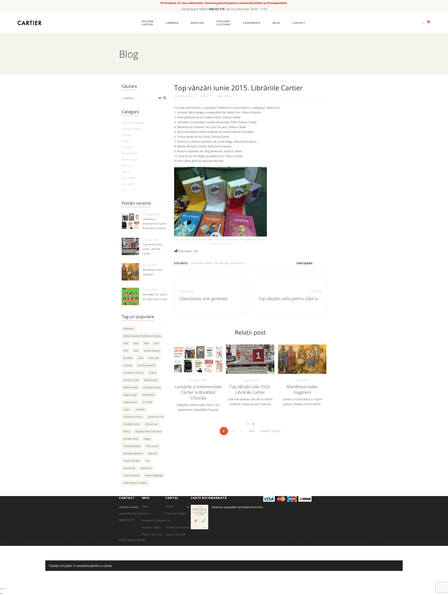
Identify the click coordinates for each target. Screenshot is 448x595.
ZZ (123, 190)
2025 (125, 350)
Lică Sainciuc (151, 424)
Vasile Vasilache (131, 475)
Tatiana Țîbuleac (131, 460)
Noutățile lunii (130, 153)
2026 (136, 350)
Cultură (152, 372)
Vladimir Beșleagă (154, 475)
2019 (136, 343)
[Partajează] (3, 588)
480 (251, 431)
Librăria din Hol (156, 416)
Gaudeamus (148, 394)
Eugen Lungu (130, 394)
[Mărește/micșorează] (0, 588)
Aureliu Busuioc (152, 350)
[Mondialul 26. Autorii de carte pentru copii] (130, 296)
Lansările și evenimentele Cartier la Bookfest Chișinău (198, 392)
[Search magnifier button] (164, 97)
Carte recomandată (133, 122)
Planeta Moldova (132, 446)
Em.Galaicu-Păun (152, 387)
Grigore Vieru (130, 402)
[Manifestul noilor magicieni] (302, 359)
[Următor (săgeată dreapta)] (1, 593)
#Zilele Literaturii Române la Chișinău (142, 336)
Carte (140, 358)
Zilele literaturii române (135, 482)
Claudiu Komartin (146, 365)
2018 (125, 343)
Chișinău (127, 365)
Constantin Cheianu (133, 372)
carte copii (153, 358)
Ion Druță (147, 402)
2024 (156, 343)
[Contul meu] (416, 23)
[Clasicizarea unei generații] (211, 295)
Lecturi (126, 409)
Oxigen (147, 438)
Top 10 (126, 171)
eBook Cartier (151, 380)
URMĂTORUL (270, 431)
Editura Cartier (130, 387)
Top (147, 460)
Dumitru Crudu (131, 380)
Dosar (125, 141)
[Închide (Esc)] (4, 588)
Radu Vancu (152, 446)
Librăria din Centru (133, 416)
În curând (127, 147)
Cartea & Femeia (131, 129)
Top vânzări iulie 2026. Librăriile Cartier (250, 389)
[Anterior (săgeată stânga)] (0, 593)
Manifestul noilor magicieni (302, 389)
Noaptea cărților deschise (148, 431)
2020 (146, 343)
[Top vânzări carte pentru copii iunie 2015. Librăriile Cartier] (289, 295)
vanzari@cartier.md (130, 513)
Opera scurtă (129, 159)
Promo (126, 165)
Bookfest (127, 358)
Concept (126, 135)
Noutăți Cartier (130, 438)
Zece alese (128, 184)
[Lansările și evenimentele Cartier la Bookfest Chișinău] (198, 359)
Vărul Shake (223, 96)
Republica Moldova (133, 453)
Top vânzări (221, 263)
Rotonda (152, 453)
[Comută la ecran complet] (1, 588)
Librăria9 (140, 409)
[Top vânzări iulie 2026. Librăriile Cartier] (250, 359)
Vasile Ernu (237, 263)
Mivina (126, 431)
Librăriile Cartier (201, 263)
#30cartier (128, 328)
